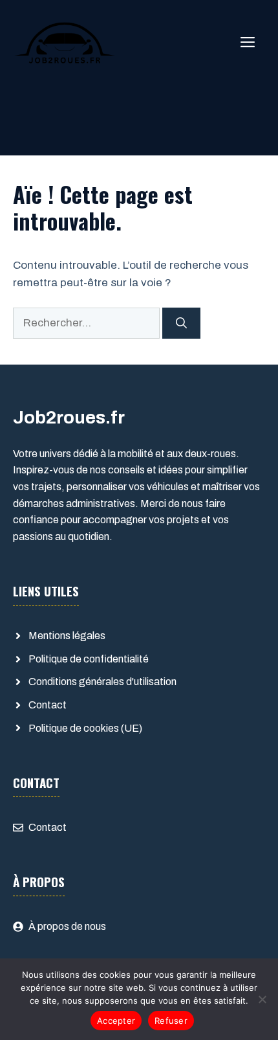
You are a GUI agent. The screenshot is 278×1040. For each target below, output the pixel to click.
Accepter (116, 1020)
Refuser (171, 1020)
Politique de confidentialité (88, 658)
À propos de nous (67, 926)
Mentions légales (66, 635)
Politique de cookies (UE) (85, 728)
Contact (47, 704)
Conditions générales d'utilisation (102, 681)
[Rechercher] (181, 323)
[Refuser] (261, 999)
